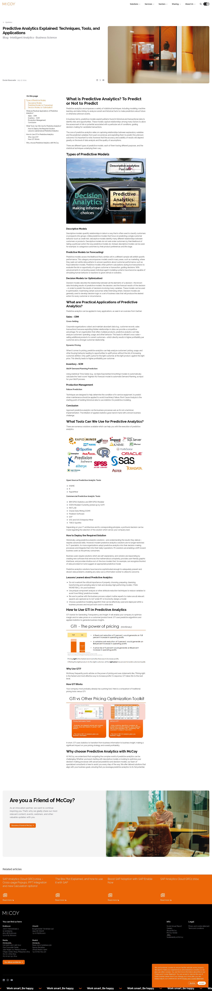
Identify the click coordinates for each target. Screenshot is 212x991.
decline (192, 983)
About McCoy (172, 930)
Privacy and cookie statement (198, 926)
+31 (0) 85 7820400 (9, 935)
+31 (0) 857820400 (38, 933)
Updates (8, 22)
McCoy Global (172, 933)
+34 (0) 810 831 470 (39, 952)
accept (201, 983)
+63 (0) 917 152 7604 (10, 956)
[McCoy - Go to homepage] (9, 4)
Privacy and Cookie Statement (192, 979)
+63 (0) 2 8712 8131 (9, 954)
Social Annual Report (174, 926)
